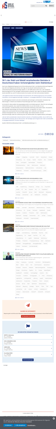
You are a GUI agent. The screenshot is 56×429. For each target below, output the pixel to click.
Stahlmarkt (5, 140)
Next (55, 15)
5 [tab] (30, 22)
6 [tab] (31, 22)
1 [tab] (24, 22)
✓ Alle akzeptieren (20, 425)
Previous (1, 15)
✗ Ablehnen (8, 425)
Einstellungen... (31, 425)
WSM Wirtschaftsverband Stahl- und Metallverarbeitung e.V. (35, 140)
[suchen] (46, 5)
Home (3, 24)
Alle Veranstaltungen (28, 359)
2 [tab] (26, 22)
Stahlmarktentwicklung (15, 140)
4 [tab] (28, 22)
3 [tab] (27, 22)
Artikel (7, 24)
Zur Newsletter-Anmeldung (28, 316)
